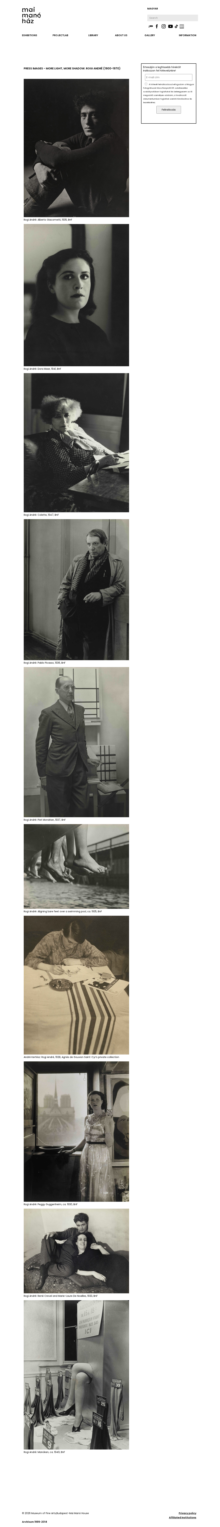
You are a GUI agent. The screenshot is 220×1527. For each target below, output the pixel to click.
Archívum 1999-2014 (34, 1522)
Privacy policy (187, 1513)
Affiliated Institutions (182, 1517)
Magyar (152, 8)
